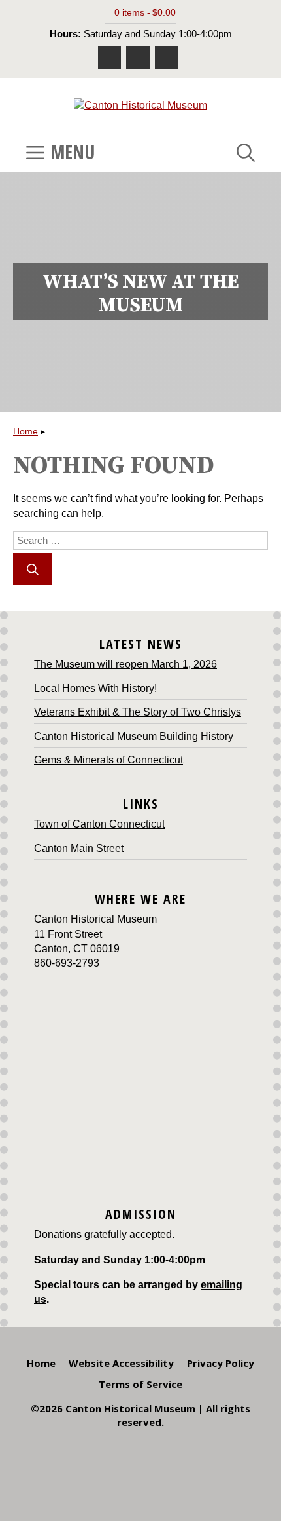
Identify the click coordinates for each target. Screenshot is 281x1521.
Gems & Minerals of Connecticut (108, 759)
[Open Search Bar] (245, 152)
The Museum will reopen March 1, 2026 (125, 664)
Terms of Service (140, 1384)
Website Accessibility (121, 1363)
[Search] (32, 569)
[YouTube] (137, 57)
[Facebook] (109, 57)
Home (25, 431)
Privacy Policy (220, 1363)
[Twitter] (166, 57)
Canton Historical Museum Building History (133, 736)
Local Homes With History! (95, 688)
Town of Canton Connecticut (99, 824)
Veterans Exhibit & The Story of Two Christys (137, 712)
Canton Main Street (79, 848)
